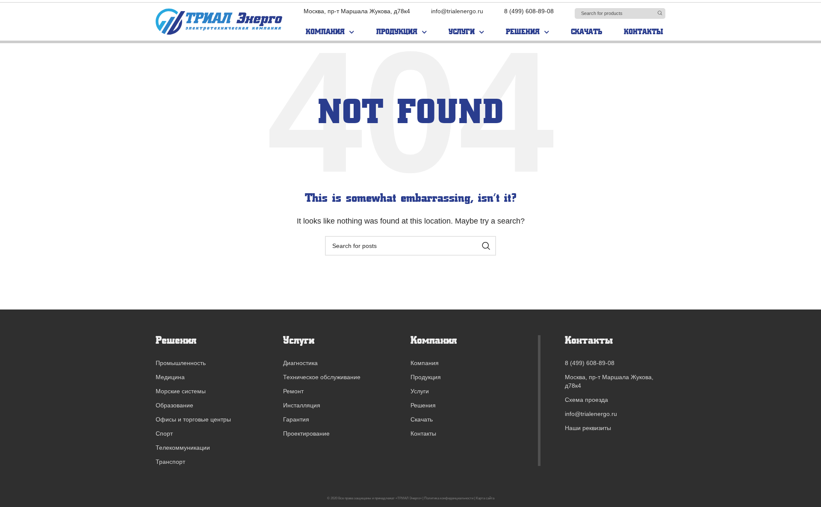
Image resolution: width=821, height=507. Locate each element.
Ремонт (293, 391)
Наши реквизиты (588, 427)
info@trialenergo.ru (457, 11)
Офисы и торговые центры (193, 419)
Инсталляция (301, 405)
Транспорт (170, 461)
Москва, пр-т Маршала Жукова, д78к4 (609, 381)
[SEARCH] (660, 12)
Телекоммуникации (183, 447)
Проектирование (306, 433)
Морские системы (181, 391)
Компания (325, 31)
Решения (523, 31)
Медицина (170, 377)
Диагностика (300, 363)
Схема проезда (586, 399)
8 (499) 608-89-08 (589, 363)
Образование (174, 405)
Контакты (643, 31)
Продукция (396, 31)
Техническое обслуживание (321, 377)
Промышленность (181, 363)
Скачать (586, 31)
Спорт (164, 433)
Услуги (462, 31)
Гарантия (296, 419)
